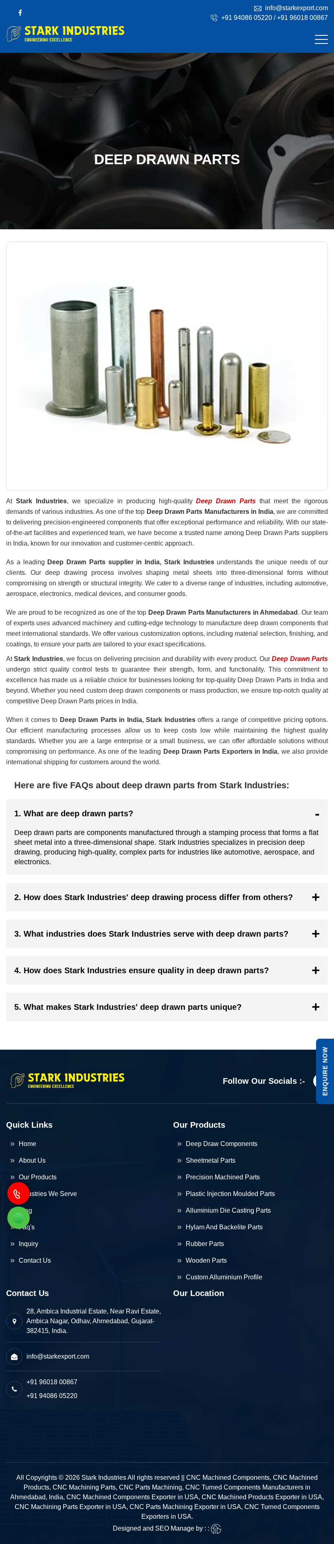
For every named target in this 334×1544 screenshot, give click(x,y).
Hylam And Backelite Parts (224, 1227)
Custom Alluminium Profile (224, 1277)
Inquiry (28, 1243)
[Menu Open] (321, 39)
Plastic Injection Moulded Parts (230, 1193)
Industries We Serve (48, 1193)
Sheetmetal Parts (210, 1160)
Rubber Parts (205, 1243)
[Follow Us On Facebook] (20, 12)
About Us (32, 1160)
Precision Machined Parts (223, 1177)
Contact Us (35, 1260)
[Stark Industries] (65, 39)
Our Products (38, 1177)
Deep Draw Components (221, 1143)
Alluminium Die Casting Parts (228, 1210)
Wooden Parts (206, 1260)
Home (27, 1143)
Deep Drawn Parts (226, 501)
